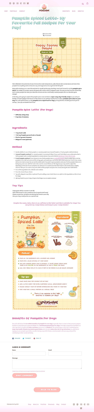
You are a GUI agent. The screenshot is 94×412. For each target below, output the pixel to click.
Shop (29, 404)
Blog (57, 404)
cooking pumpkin (59, 158)
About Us (36, 404)
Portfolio (43, 404)
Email (50, 350)
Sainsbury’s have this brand (66, 156)
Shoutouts (51, 404)
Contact (63, 404)
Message (15, 358)
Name (14, 350)
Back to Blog (48, 390)
